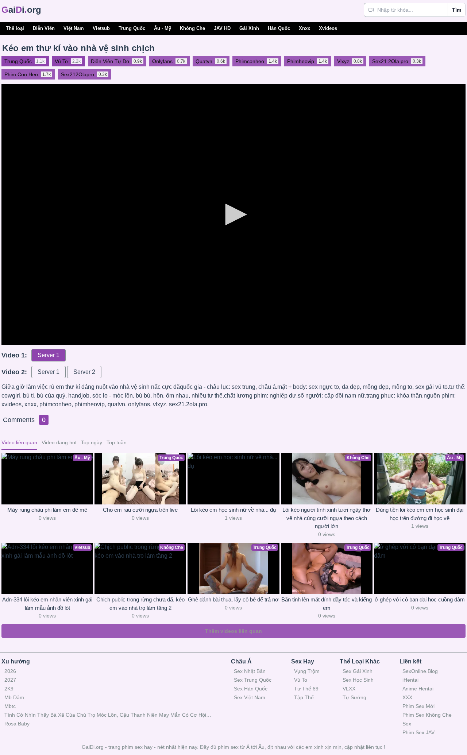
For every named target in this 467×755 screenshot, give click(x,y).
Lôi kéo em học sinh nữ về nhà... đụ (233, 510)
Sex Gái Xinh (358, 671)
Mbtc (10, 706)
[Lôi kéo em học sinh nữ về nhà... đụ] (233, 478)
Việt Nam (73, 28)
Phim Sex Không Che (427, 715)
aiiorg (21, 10)
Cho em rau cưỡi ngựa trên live (140, 510)
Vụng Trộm (307, 671)
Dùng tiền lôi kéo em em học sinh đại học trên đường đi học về (419, 514)
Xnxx (304, 28)
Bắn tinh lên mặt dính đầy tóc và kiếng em (326, 603)
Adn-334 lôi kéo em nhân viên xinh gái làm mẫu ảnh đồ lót (47, 603)
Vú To (300, 680)
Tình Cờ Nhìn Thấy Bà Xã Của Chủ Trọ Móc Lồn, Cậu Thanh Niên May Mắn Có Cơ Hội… (107, 715)
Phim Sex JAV (418, 732)
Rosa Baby (17, 724)
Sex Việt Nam (249, 697)
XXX (407, 697)
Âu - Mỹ (162, 28)
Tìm (456, 10)
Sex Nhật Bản (250, 671)
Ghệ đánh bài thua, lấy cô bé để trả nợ (233, 599)
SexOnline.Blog (420, 671)
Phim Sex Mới (418, 706)
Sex (406, 724)
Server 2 (84, 372)
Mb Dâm (14, 697)
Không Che (192, 28)
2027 (10, 680)
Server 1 (48, 355)
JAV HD (222, 28)
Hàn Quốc (279, 28)
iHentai (410, 680)
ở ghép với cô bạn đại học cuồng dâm (420, 599)
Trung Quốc (132, 28)
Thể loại (15, 28)
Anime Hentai (417, 689)
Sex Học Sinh (358, 680)
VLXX (349, 689)
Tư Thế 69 (306, 689)
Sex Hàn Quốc (250, 689)
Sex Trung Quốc (252, 680)
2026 (10, 671)
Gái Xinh (249, 28)
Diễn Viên (44, 28)
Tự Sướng (354, 697)
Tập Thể (304, 697)
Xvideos (328, 28)
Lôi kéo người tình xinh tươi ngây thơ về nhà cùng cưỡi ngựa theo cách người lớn (326, 518)
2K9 (8, 689)
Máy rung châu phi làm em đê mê (47, 510)
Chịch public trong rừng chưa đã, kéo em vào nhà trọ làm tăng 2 (140, 603)
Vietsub (101, 28)
